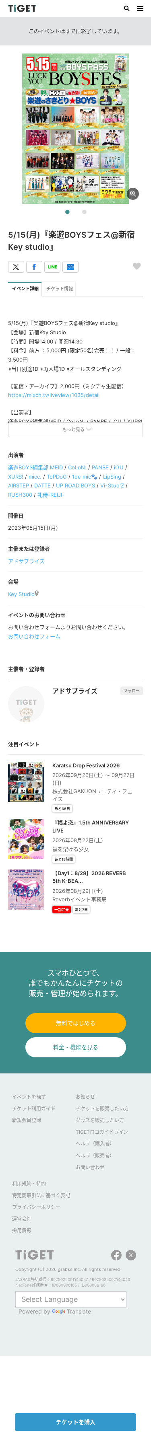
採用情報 (21, 1230)
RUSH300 (20, 494)
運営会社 (21, 1219)
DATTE (42, 485)
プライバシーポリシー (36, 1207)
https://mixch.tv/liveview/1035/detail (53, 395)
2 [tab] (84, 212)
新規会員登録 (26, 1120)
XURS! (15, 476)
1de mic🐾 (84, 476)
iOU (118, 467)
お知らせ (85, 1097)
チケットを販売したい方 (102, 1109)
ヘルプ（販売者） (95, 1156)
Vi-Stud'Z (112, 485)
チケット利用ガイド (34, 1109)
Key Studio (21, 594)
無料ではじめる (75, 1023)
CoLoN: (77, 467)
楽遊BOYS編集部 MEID (35, 467)
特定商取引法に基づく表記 (41, 1195)
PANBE (100, 467)
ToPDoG (57, 476)
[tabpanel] (75, 128)
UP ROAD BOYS (75, 485)
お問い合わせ (90, 1167)
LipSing (112, 476)
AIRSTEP (18, 485)
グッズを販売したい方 (100, 1120)
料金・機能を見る (75, 1047)
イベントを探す (29, 1097)
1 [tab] (67, 212)
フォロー (132, 690)
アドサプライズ (26, 561)
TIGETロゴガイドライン (102, 1132)
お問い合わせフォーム (34, 636)
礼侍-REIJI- (50, 494)
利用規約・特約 (29, 1184)
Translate (79, 1311)
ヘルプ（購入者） (95, 1144)
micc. (35, 476)
